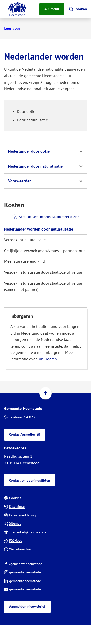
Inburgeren (47, 358)
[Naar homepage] (17, 9)
